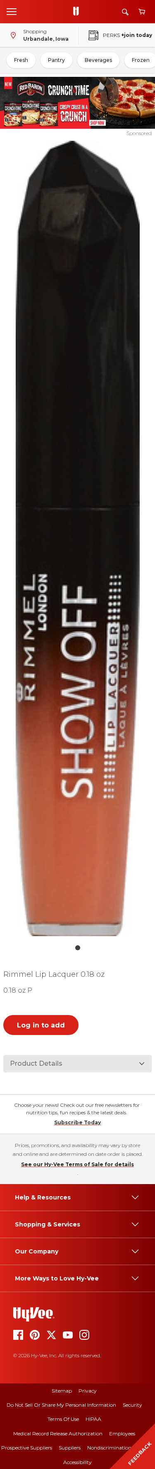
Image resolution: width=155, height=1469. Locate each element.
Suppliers (70, 1447)
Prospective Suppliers (26, 1447)
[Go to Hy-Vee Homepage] (78, 12)
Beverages (98, 60)
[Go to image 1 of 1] (77, 948)
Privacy (88, 1391)
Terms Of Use (63, 1419)
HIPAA (93, 1419)
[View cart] (141, 12)
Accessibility (77, 1462)
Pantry (56, 60)
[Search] (125, 12)
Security (132, 1405)
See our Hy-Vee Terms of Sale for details (77, 1164)
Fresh (21, 60)
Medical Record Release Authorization (58, 1433)
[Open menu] (12, 11)
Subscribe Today (77, 1122)
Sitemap (62, 1391)
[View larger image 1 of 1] (78, 538)
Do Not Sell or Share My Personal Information (61, 1405)
